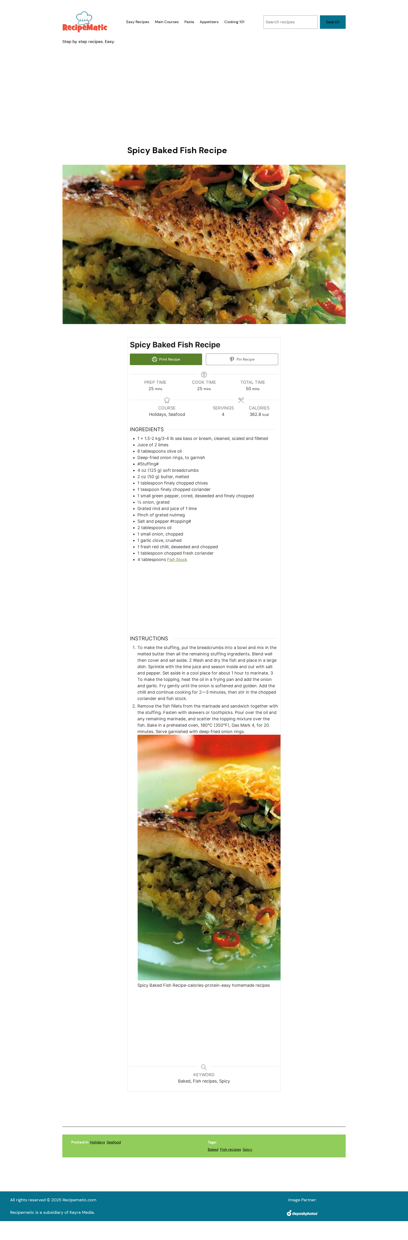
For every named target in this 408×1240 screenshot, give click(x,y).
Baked (213, 1149)
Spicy (247, 1149)
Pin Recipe (245, 359)
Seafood (114, 1142)
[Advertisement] (204, 95)
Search (333, 22)
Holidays (97, 1142)
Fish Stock (177, 559)
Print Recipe (169, 359)
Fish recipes (230, 1149)
